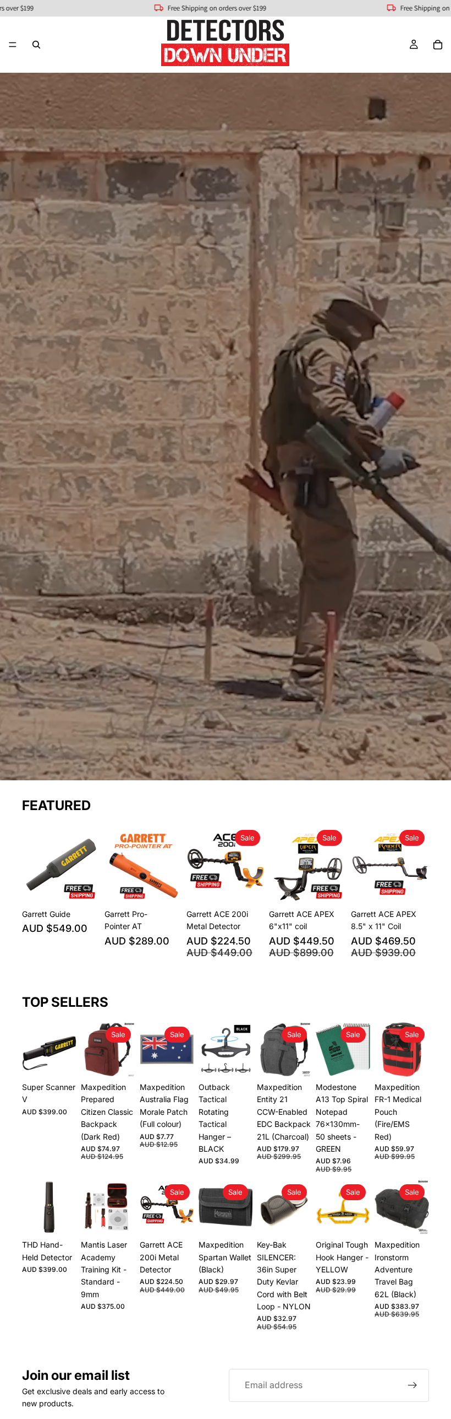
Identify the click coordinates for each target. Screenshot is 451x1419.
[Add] (83, 887)
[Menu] (12, 44)
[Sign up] (412, 1385)
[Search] (36, 45)
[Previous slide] (34, 865)
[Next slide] (88, 865)
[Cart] (438, 45)
